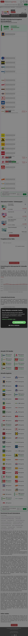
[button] (14, 319)
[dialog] (14, 318)
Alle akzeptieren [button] (19, 322)
